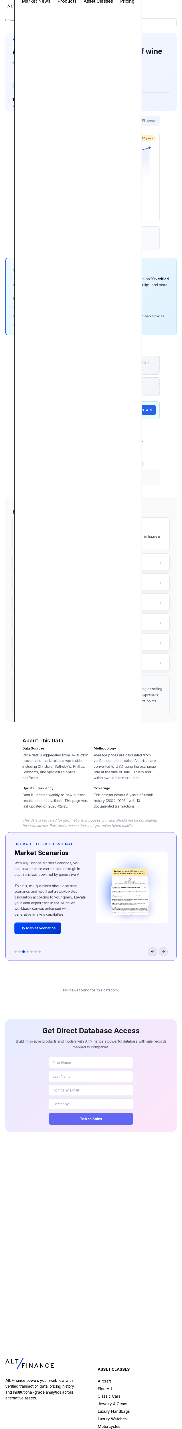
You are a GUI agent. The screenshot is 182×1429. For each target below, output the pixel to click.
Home (9, 20)
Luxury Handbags (114, 1411)
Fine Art (105, 1388)
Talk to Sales (91, 1119)
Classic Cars (109, 1396)
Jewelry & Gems (112, 1403)
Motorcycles (109, 1426)
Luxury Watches (112, 1419)
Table (150, 121)
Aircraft (104, 1381)
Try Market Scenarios (38, 928)
